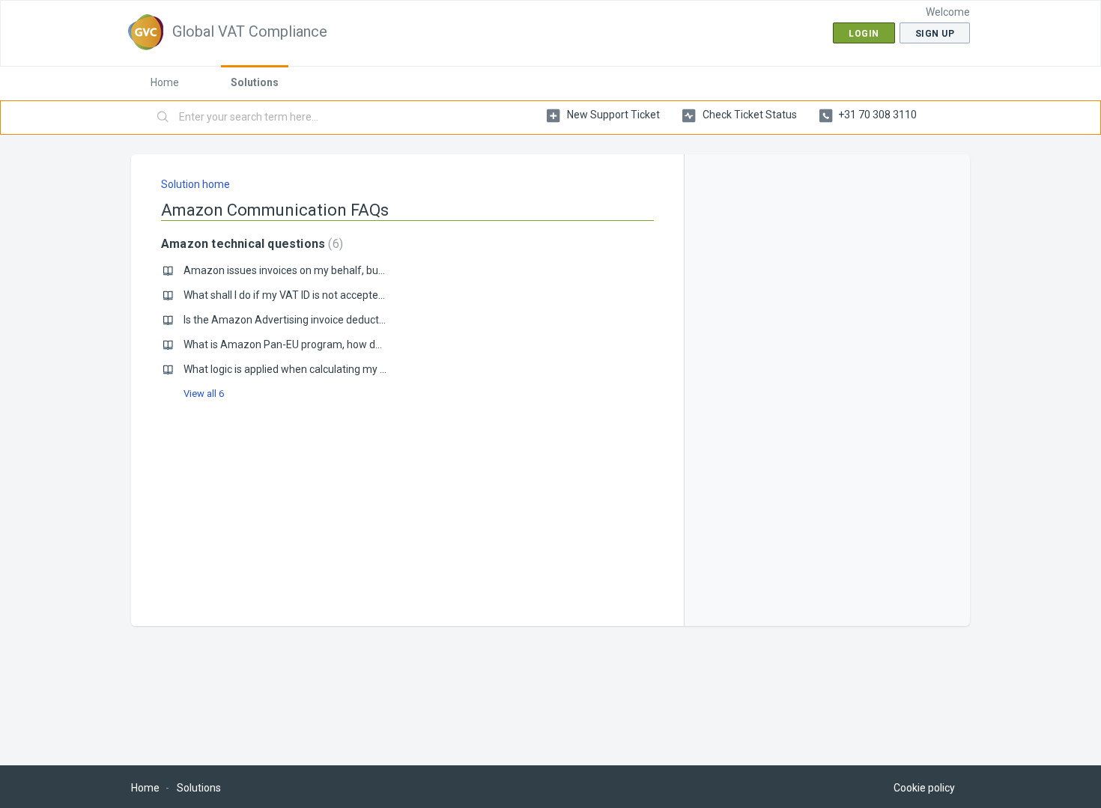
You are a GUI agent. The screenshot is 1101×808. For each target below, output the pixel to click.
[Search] (163, 118)
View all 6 (204, 393)
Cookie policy (924, 788)
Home (165, 82)
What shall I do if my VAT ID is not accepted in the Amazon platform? (345, 295)
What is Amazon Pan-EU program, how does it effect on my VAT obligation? (362, 344)
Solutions (255, 82)
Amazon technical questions (250, 244)
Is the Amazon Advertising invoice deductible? (292, 320)
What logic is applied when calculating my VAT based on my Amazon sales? (361, 369)
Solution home (195, 184)
